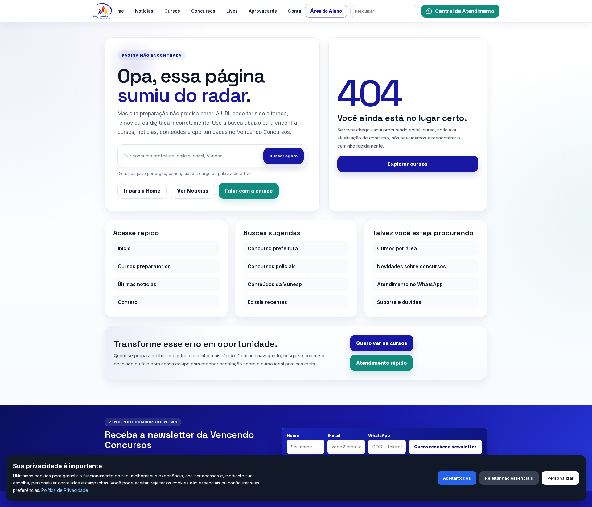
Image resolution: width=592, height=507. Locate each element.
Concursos (203, 11)
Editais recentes (267, 302)
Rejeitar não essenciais (509, 478)
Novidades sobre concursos (411, 266)
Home (118, 11)
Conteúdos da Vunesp (275, 284)
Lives (232, 11)
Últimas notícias (137, 284)
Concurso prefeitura (273, 248)
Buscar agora (283, 155)
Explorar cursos (408, 164)
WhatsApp (379, 435)
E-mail (333, 435)
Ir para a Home (142, 191)
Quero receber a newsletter (445, 446)
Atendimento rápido (381, 363)
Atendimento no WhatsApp (410, 284)
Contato (297, 11)
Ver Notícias (192, 191)
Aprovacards (263, 11)
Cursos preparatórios (144, 266)
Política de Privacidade (64, 490)
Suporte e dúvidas (399, 302)
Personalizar (560, 478)
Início (124, 248)
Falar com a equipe (249, 191)
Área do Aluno (326, 11)
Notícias (144, 11)
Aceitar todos (457, 478)
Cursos (172, 11)
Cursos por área (397, 248)
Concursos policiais (272, 266)
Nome (293, 435)
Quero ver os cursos (381, 343)
